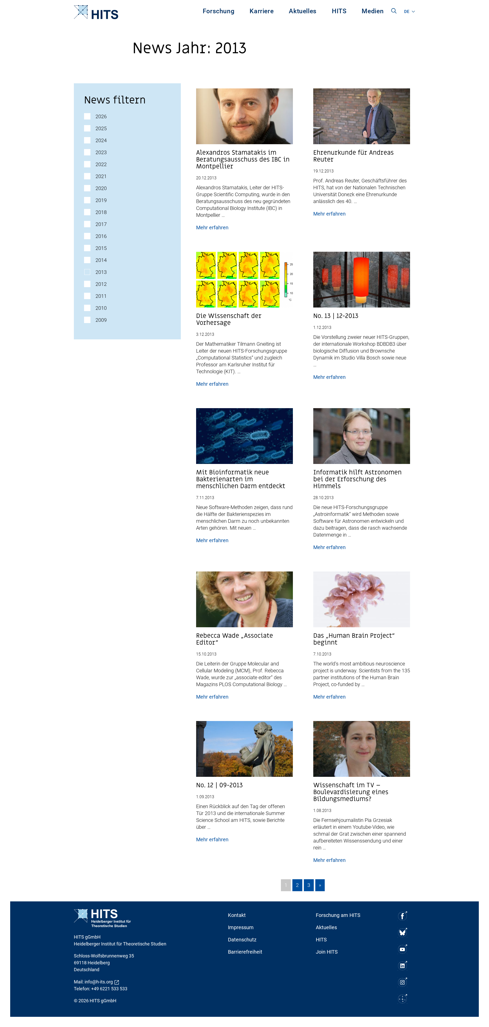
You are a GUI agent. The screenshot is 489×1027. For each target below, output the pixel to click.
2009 (101, 320)
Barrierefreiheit (245, 952)
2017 (101, 224)
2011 (101, 296)
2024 (101, 140)
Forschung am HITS (338, 915)
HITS (339, 11)
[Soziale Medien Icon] (402, 916)
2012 (101, 284)
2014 (101, 260)
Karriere (262, 11)
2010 (101, 308)
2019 (101, 200)
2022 (101, 164)
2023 (101, 152)
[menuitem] (218, 12)
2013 (101, 272)
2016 (101, 236)
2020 (101, 188)
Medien (373, 11)
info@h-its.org (99, 981)
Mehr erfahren (212, 227)
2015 (101, 248)
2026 (101, 116)
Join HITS (327, 952)
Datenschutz (242, 940)
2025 (101, 128)
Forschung (219, 11)
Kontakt (237, 915)
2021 (101, 176)
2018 (101, 212)
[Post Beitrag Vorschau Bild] (244, 118)
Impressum (241, 927)
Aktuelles (303, 11)
